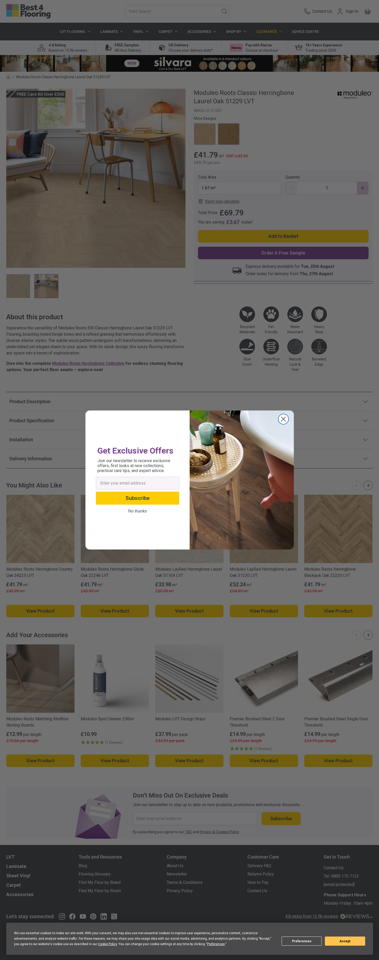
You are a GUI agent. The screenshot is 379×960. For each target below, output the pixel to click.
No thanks (137, 511)
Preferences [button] (216, 944)
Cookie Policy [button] (107, 944)
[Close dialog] (283, 419)
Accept (344, 941)
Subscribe (138, 498)
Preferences (302, 941)
